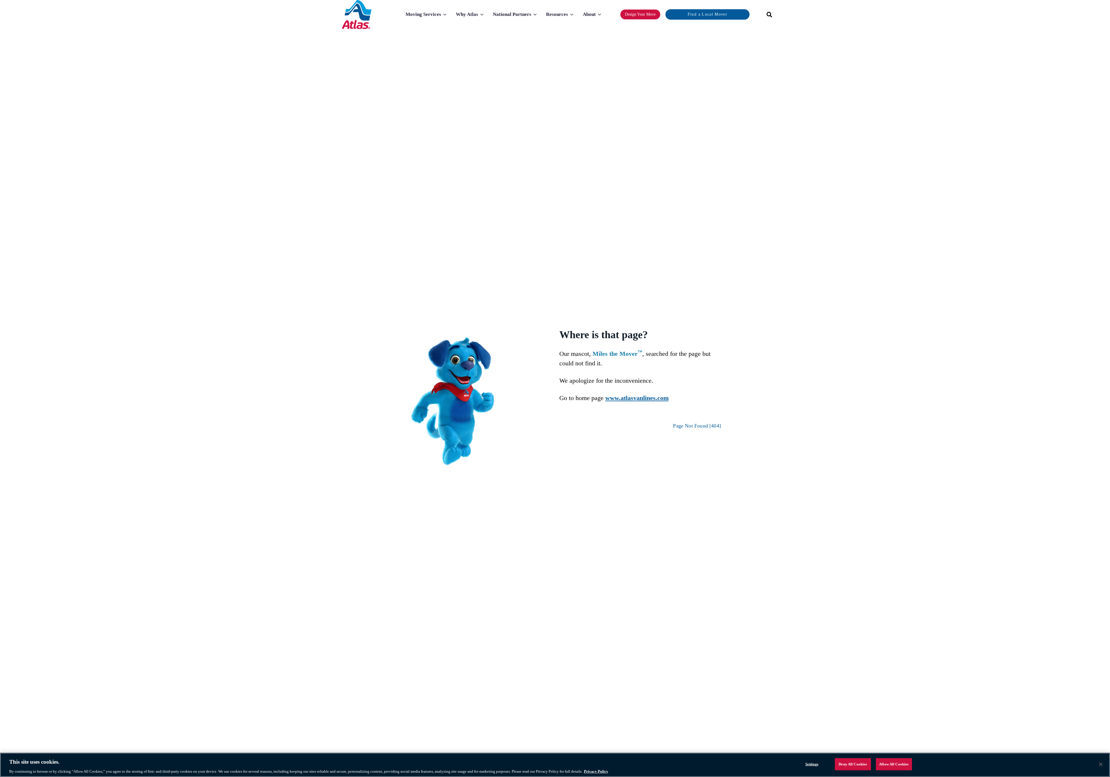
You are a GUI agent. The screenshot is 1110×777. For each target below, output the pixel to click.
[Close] (1100, 764)
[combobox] (767, 15)
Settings (811, 764)
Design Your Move (640, 14)
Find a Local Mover (707, 14)
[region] (555, 765)
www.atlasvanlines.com (637, 398)
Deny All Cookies (853, 764)
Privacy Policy (596, 771)
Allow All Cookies (894, 764)
